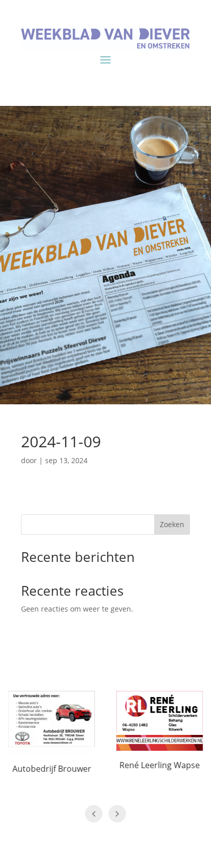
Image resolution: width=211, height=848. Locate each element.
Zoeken (172, 524)
